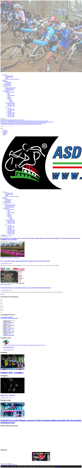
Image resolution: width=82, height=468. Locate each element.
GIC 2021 (10, 111)
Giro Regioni (5, 81)
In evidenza (9, 257)
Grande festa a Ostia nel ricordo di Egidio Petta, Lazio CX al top (12, 119)
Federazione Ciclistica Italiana (36, 238)
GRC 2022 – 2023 (11, 105)
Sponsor (4, 80)
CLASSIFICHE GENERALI (6, 317)
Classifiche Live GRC (14, 345)
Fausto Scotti (25, 238)
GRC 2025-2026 (8, 82)
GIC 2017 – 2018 (11, 114)
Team (11, 101)
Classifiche (5, 332)
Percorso (9, 98)
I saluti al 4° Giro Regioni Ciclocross (12, 79)
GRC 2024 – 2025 (11, 103)
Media (11, 100)
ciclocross (19, 238)
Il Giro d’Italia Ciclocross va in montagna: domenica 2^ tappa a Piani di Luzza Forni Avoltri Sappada (25, 287)
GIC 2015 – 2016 (11, 115)
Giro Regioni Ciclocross (9, 102)
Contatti (6, 78)
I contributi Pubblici (9, 77)
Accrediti (9, 99)
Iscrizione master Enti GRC (10, 87)
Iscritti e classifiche (11, 95)
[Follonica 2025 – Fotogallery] (12, 369)
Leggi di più (58, 466)
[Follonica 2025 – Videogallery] (12, 392)
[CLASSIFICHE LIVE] (6, 344)
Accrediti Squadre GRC (9, 88)
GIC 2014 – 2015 (11, 116)
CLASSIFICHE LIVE (8, 347)
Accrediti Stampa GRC (9, 89)
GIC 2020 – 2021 (11, 110)
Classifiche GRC (8, 85)
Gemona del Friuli (66, 238)
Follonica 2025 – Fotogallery (12, 372)
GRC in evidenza (28, 345)
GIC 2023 (10, 108)
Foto (8, 93)
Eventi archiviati (6, 90)
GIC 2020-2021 (3, 257)
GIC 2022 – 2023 (11, 109)
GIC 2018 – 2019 (11, 113)
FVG (60, 238)
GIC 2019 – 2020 (11, 112)
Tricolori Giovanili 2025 (9, 92)
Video (9, 94)
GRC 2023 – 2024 (11, 104)
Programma (10, 97)
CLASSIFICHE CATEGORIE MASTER (9, 318)
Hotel (9, 96)
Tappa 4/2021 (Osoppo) (15, 257)
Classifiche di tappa (6, 345)
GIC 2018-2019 (3, 284)
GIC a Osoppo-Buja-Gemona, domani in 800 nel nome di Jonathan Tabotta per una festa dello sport (25, 261)
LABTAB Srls (10, 463)
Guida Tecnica (8, 83)
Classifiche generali (6, 84)
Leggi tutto (2, 267)
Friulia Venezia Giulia (53, 238)
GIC (6, 107)
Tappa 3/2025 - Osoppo (40, 345)
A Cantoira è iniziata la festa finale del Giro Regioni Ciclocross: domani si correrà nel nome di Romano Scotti (21, 124)
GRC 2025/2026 (22, 345)
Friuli (45, 238)
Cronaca (9, 322)
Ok (55, 466)
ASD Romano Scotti (9, 75)
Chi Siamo (5, 74)
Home (1, 235)
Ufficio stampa (4, 263)
